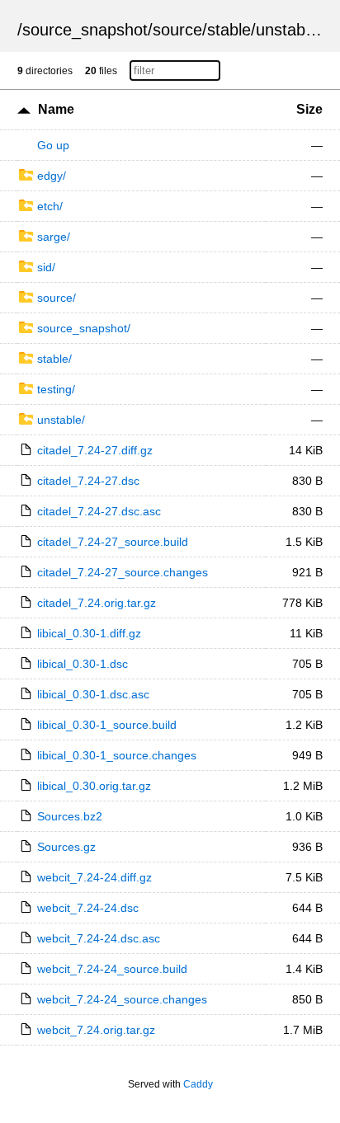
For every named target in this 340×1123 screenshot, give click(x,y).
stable (229, 30)
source (177, 30)
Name (56, 109)
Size (309, 109)
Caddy (198, 1084)
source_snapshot (85, 30)
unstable (287, 30)
